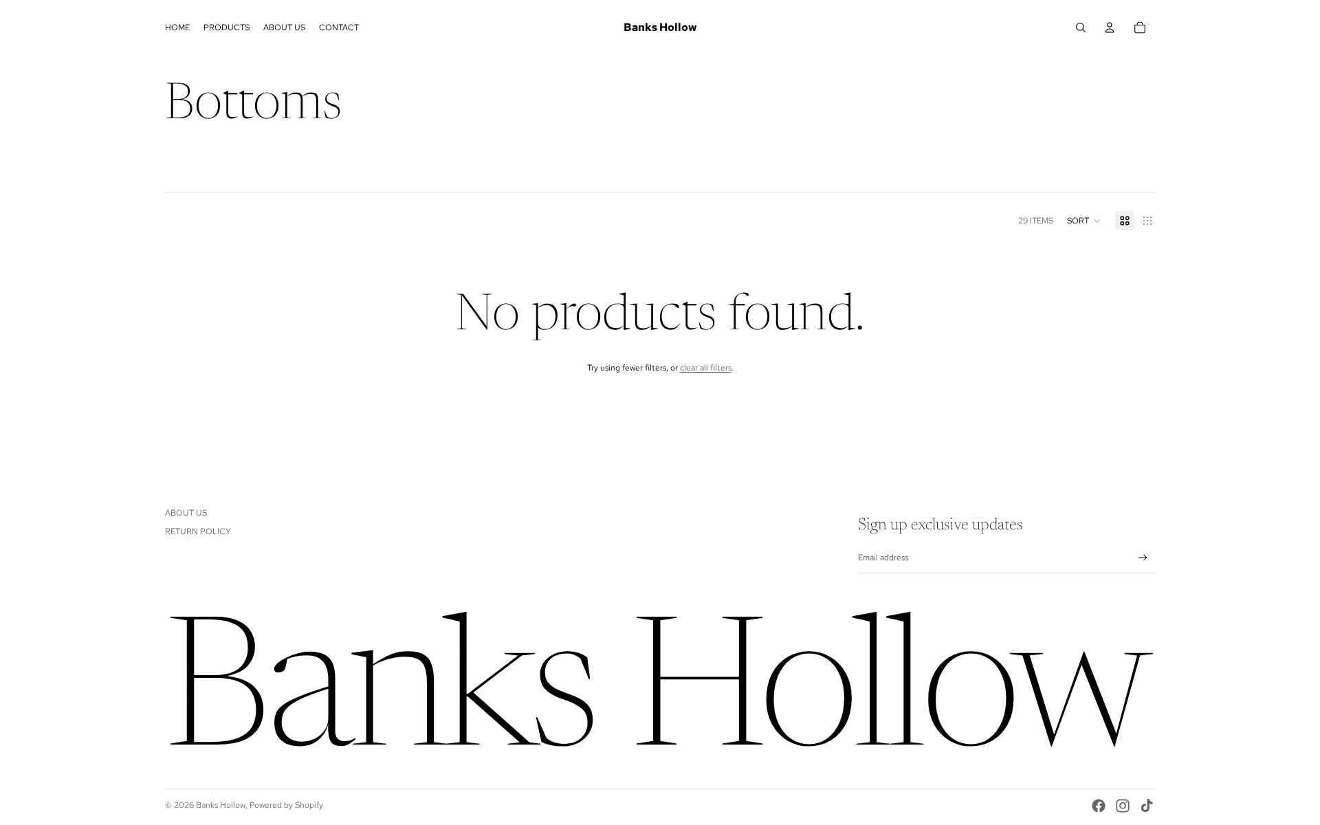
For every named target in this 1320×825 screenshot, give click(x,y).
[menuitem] (177, 27)
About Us (186, 512)
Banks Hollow (220, 805)
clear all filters (706, 367)
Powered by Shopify (286, 805)
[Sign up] (1143, 558)
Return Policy (198, 531)
